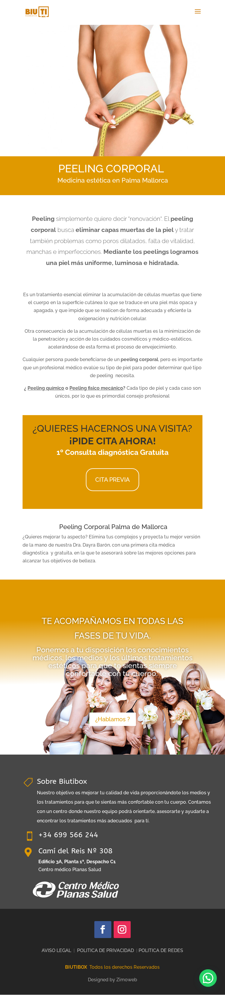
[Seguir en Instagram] (122, 929)
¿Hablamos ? (112, 719)
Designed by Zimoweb (112, 979)
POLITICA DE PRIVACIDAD (105, 950)
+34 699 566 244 (68, 835)
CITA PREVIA (112, 479)
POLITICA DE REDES (161, 950)
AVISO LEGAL (56, 950)
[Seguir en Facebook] (102, 929)
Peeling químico (46, 388)
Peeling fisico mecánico (96, 388)
